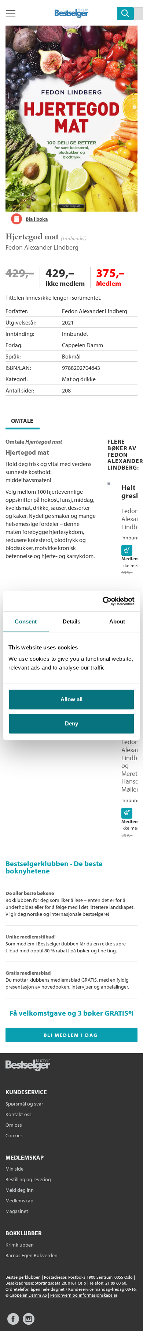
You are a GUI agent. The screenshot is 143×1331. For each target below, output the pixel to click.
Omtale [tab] (22, 420)
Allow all (71, 699)
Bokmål (71, 356)
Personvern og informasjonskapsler (83, 1295)
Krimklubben (20, 1244)
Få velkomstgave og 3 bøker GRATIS (69, 1012)
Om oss (14, 1125)
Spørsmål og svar (24, 1103)
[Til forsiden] (72, 15)
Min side (14, 1168)
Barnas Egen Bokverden (32, 1255)
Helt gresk (130, 491)
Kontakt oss (19, 1114)
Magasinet (17, 1211)
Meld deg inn (20, 1190)
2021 (68, 322)
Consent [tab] (26, 621)
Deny (71, 723)
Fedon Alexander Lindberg (42, 247)
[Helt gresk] (108, 483)
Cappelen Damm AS (28, 1295)
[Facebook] (13, 1322)
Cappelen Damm (82, 345)
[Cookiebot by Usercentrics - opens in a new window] (103, 601)
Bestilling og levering (28, 1179)
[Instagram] (28, 1322)
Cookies (14, 1135)
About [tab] (117, 621)
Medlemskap (19, 1200)
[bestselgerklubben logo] (28, 1066)
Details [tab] (72, 621)
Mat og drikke (79, 379)
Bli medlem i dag (71, 1035)
